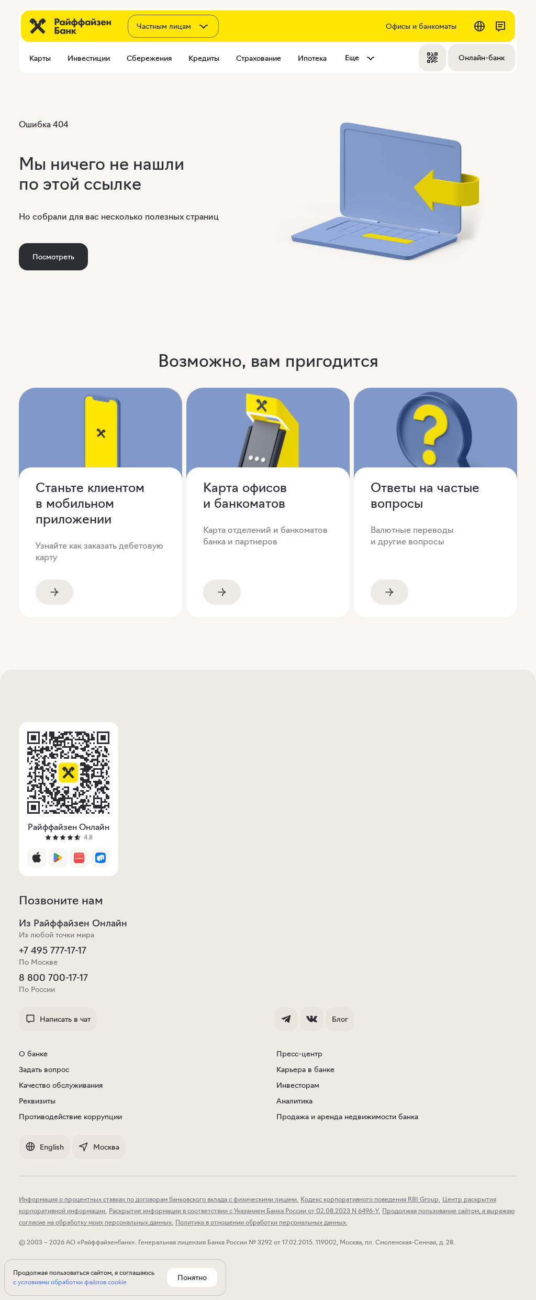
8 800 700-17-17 (53, 978)
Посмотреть (53, 256)
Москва (106, 1147)
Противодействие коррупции (70, 1116)
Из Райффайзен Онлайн (73, 923)
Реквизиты (37, 1101)
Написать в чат (65, 1019)
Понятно (192, 1277)
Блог (340, 1019)
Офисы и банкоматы (421, 26)
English (52, 1147)
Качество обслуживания (61, 1085)
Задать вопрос (44, 1069)
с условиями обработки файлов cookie (70, 1282)
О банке (33, 1053)
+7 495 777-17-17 (52, 950)
